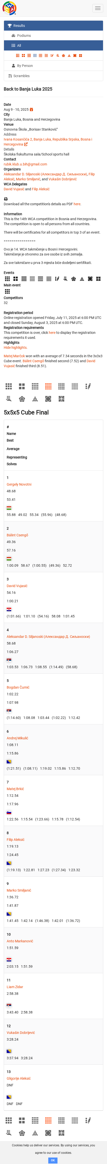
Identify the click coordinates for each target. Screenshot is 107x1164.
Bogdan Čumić (18, 687)
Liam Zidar (15, 987)
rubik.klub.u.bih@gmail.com (25, 164)
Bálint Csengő (33, 361)
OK (53, 1160)
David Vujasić (14, 189)
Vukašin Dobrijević (63, 179)
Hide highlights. (16, 348)
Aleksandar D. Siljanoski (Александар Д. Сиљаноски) (45, 174)
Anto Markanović (20, 941)
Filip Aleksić (41, 189)
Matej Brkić (15, 789)
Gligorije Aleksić (19, 1078)
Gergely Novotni (19, 484)
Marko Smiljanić (28, 179)
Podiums (23, 36)
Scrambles (21, 76)
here (77, 204)
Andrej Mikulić (17, 738)
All (18, 46)
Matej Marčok (14, 356)
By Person (24, 66)
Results (19, 26)
